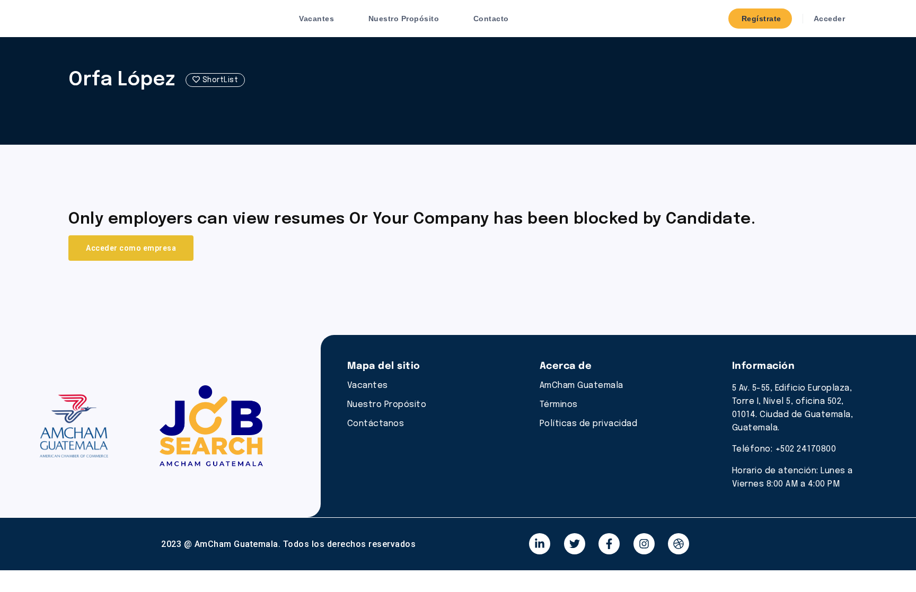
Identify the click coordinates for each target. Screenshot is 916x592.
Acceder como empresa (131, 248)
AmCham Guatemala (581, 385)
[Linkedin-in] (539, 543)
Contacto (491, 18)
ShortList (219, 80)
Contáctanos (375, 423)
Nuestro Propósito (403, 18)
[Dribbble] (678, 543)
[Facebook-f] (609, 543)
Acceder (828, 18)
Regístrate (760, 18)
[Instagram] (644, 543)
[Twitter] (574, 543)
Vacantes (316, 18)
